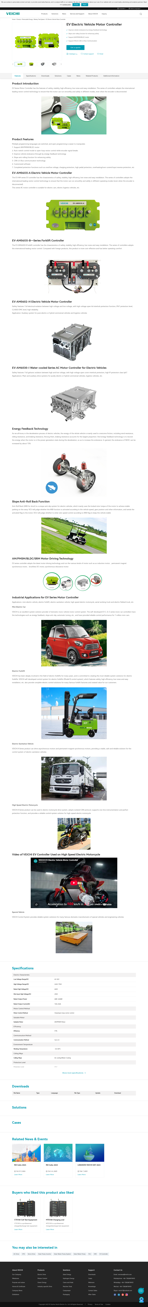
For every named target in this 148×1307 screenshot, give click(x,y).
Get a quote (75, 47)
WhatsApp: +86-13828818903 (123, 1282)
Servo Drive (31, 1254)
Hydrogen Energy (68, 1278)
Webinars (91, 1282)
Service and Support (77, 14)
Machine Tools (67, 1286)
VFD (23, 1254)
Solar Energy (67, 1274)
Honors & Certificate (18, 1286)
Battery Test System (39, 19)
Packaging (66, 1294)
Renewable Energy (27, 19)
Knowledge (92, 1286)
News (64, 14)
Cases (90, 1278)
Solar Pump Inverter (44, 1254)
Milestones (15, 1278)
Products (44, 14)
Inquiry (104, 14)
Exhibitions (15, 1294)
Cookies (107, 1304)
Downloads (91, 1274)
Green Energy (42, 1282)
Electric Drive (42, 1274)
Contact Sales (92, 1290)
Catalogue (72, 54)
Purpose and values (18, 1282)
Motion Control (42, 1278)
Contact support (88, 54)
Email (101, 54)
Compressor (67, 1290)
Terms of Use (99, 1304)
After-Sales (92, 1294)
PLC (89, 1254)
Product (19, 19)
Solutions (55, 14)
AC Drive (16, 1254)
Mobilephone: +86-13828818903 (124, 1278)
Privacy (90, 1304)
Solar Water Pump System (62, 1254)
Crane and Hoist (68, 1282)
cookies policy (66, 4)
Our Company (16, 1274)
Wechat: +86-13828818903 (122, 1286)
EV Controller (104, 1254)
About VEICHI (93, 14)
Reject (84, 4)
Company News (17, 1290)
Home (13, 19)
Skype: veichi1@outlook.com (123, 1290)
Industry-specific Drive (45, 1286)
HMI (95, 1254)
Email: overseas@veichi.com (123, 1274)
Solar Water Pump (79, 1254)
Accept (76, 4)
